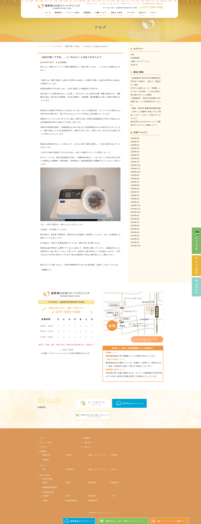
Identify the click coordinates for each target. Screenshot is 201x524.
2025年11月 (135, 168)
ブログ (153, 14)
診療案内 (87, 14)
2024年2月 (135, 239)
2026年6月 (135, 145)
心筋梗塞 (46, 496)
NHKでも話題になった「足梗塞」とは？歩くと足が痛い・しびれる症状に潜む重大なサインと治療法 (146, 91)
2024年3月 (135, 236)
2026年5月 (135, 148)
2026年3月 (135, 155)
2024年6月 (135, 225)
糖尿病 (45, 482)
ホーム (48, 14)
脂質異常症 (92, 482)
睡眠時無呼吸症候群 (50, 487)
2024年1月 (135, 242)
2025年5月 (135, 189)
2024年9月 (135, 215)
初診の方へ (88, 442)
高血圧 (67, 482)
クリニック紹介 (73, 14)
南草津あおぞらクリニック (82, 521)
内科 (132, 54)
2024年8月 (135, 219)
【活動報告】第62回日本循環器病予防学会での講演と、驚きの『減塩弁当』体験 (146, 81)
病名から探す (116, 14)
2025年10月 (135, 172)
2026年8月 (135, 138)
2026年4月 (135, 152)
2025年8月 (135, 178)
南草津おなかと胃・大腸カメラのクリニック (125, 521)
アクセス (131, 14)
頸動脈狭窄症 (93, 500)
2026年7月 (135, 142)
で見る (149, 339)
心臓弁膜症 (92, 496)
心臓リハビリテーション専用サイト (171, 521)
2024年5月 (135, 229)
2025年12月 (135, 165)
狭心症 (67, 496)
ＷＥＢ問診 (196, 267)
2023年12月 (135, 246)
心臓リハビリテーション (140, 61)
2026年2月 (135, 158)
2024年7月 (135, 222)
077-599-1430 (68, 312)
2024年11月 (135, 209)
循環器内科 (47, 455)
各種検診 (46, 459)
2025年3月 (135, 195)
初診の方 (196, 288)
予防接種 (114, 455)
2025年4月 (135, 192)
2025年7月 (135, 182)
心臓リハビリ (100, 14)
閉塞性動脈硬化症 (71, 500)
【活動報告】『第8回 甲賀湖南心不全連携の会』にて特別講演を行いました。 (146, 101)
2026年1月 (135, 162)
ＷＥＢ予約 (196, 243)
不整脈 (45, 500)
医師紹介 (58, 14)
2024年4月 (135, 232)
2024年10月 (135, 212)
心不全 (113, 496)
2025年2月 (135, 199)
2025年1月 (135, 202)
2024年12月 (135, 205)
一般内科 (68, 455)
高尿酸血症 (115, 482)
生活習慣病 (62, 62)
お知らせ (142, 14)
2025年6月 (135, 185)
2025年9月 (135, 175)
